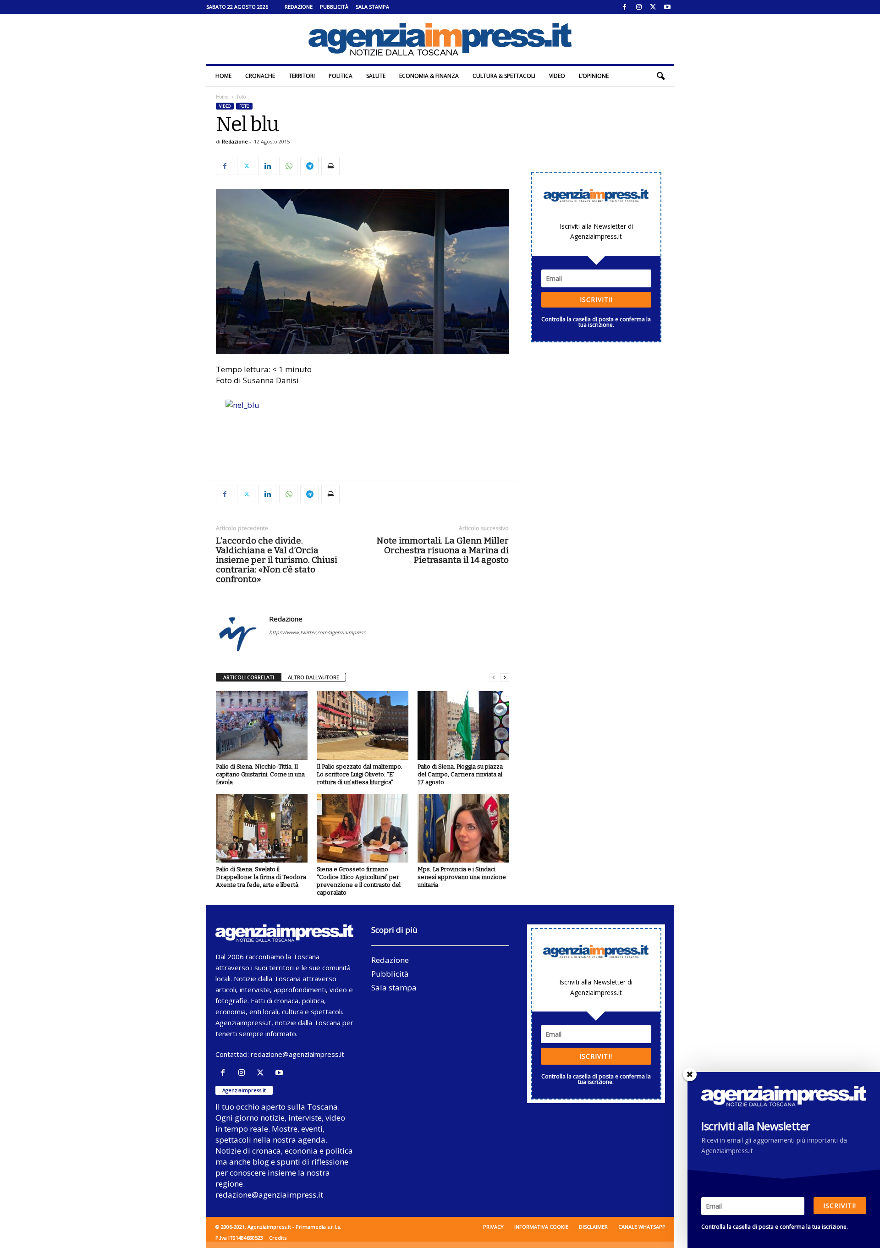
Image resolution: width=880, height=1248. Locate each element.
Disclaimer (593, 1226)
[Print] (330, 166)
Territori (302, 76)
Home (223, 76)
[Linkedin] (267, 166)
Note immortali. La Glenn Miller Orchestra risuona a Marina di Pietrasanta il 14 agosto (442, 550)
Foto (244, 106)
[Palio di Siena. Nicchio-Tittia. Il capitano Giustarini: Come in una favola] (262, 725)
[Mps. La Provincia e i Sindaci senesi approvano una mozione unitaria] (463, 828)
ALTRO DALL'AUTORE (313, 677)
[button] (660, 76)
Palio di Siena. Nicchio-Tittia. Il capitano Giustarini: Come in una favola (260, 774)
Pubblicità (334, 6)
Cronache (260, 76)
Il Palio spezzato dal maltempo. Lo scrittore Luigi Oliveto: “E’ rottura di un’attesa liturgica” (359, 774)
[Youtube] (667, 7)
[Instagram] (638, 7)
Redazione (299, 6)
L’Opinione (594, 76)
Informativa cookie (541, 1226)
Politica (340, 76)
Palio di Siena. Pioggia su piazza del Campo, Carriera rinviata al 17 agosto (460, 774)
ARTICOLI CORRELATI (248, 677)
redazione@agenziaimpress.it (297, 1054)
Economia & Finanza (429, 76)
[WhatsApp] (288, 166)
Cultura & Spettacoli (504, 76)
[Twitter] (653, 7)
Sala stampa (372, 6)
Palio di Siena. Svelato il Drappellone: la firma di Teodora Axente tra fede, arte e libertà (261, 877)
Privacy (493, 1226)
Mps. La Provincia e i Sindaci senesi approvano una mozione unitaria (462, 877)
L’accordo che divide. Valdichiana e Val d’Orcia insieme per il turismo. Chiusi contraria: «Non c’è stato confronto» (276, 560)
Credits (277, 1237)
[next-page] (504, 677)
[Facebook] (624, 7)
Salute (375, 76)
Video (557, 76)
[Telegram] (309, 166)
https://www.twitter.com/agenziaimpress (317, 632)
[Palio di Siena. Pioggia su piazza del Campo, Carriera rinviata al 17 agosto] (463, 725)
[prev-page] (493, 677)
